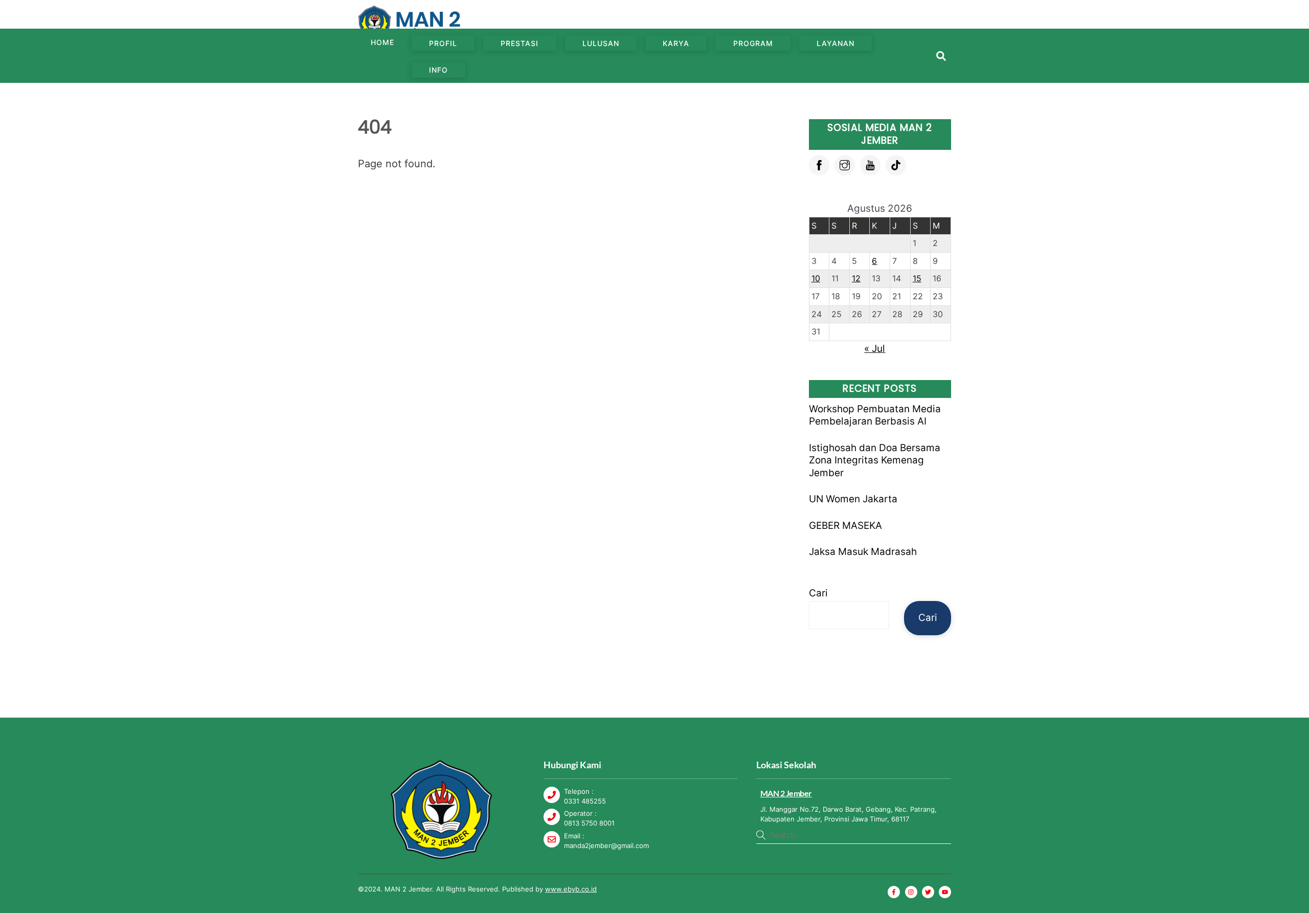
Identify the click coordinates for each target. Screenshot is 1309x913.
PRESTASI (519, 43)
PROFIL (443, 43)
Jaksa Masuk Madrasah (863, 552)
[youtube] (870, 164)
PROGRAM (753, 43)
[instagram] (844, 164)
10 (815, 278)
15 (917, 278)
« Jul (874, 348)
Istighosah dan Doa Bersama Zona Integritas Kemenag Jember (874, 460)
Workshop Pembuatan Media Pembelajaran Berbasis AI (875, 415)
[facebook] (819, 164)
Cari (818, 593)
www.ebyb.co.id (571, 889)
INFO (438, 69)
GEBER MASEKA (845, 525)
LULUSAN (600, 43)
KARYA (676, 43)
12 (856, 278)
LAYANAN (835, 43)
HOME (382, 42)
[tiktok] (896, 164)
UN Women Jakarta (853, 499)
